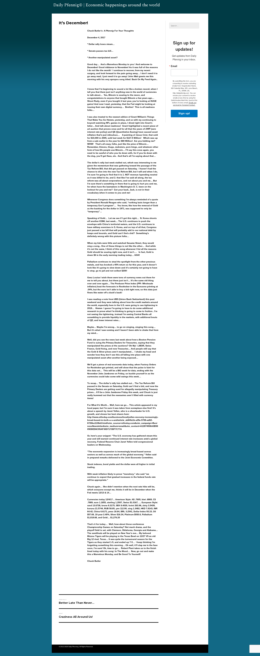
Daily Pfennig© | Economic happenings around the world (106, 5)
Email (174, 66)
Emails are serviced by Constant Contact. (184, 103)
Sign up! (184, 113)
